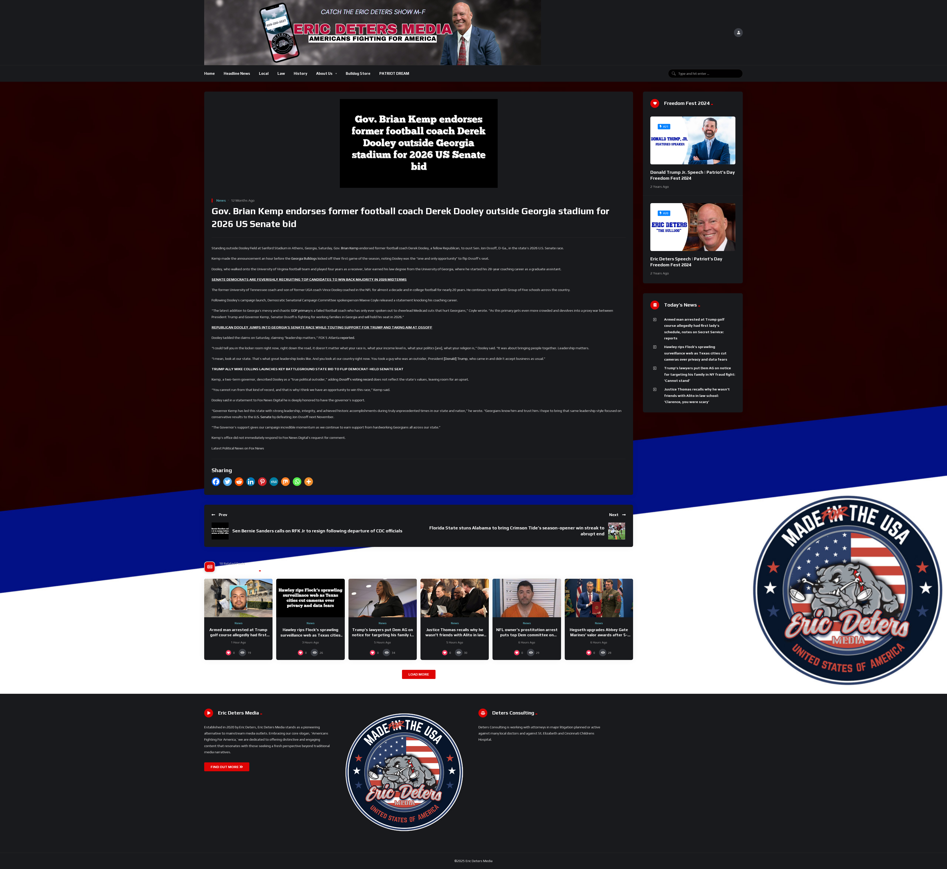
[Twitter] (227, 481)
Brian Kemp (350, 248)
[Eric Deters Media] (372, 32)
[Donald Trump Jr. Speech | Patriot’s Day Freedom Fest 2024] (692, 140)
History (300, 73)
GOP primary (300, 310)
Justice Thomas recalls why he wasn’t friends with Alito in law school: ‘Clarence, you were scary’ (454, 635)
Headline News (237, 73)
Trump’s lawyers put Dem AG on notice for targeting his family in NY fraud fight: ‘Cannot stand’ (382, 635)
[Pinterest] (262, 481)
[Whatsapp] (297, 481)
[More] (308, 481)
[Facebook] (216, 481)
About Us (324, 73)
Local (264, 73)
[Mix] (285, 481)
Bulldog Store (358, 73)
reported (347, 338)
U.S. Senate (263, 417)
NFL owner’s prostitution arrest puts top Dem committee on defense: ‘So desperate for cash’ (527, 635)
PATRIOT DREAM (394, 73)
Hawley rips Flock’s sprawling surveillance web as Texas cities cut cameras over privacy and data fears (695, 353)
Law (281, 73)
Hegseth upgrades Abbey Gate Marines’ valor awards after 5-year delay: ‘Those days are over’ (599, 635)
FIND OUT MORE (225, 767)
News (221, 200)
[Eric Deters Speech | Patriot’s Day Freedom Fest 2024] (692, 227)
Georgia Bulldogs (304, 258)
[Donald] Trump (456, 359)
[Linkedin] (250, 481)
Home (209, 73)
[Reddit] (239, 481)
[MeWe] (274, 481)
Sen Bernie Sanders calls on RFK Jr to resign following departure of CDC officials (317, 530)
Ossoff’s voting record (356, 379)
